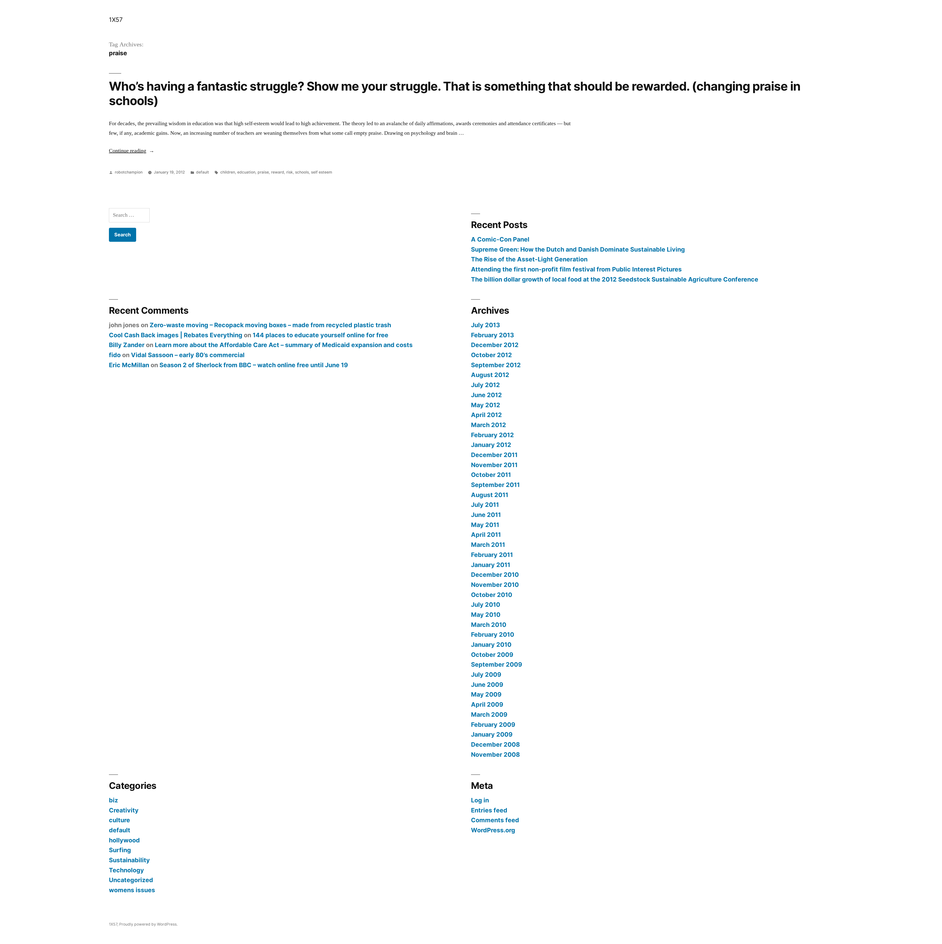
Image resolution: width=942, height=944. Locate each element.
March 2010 (488, 624)
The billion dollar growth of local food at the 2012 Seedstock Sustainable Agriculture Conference (614, 279)
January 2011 (490, 564)
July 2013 (485, 325)
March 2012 (488, 425)
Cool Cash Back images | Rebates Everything (175, 335)
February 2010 (492, 634)
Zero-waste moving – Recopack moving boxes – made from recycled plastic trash (270, 325)
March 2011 (488, 544)
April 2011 (486, 534)
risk (289, 172)
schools (302, 172)
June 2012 (486, 395)
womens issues (132, 890)
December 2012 (495, 345)
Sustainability (129, 860)
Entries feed (489, 810)
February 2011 (492, 554)
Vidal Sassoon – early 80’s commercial (188, 355)
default (202, 172)
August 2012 (490, 374)
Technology (126, 870)
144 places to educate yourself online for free (320, 335)
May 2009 (486, 694)
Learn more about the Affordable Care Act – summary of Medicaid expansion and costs (284, 345)
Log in (480, 800)
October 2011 (491, 474)
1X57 (115, 19)
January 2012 (491, 444)
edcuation (246, 172)
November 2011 (494, 465)
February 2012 (492, 435)
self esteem (321, 172)
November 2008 (495, 754)
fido (115, 355)
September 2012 (496, 365)
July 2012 (485, 385)
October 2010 (491, 594)
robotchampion (129, 172)
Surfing (120, 850)
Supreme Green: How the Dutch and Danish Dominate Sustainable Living (578, 249)
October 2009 (492, 654)
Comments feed (495, 820)
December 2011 (494, 455)
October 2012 (491, 355)
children (227, 172)
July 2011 (485, 504)
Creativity (124, 810)
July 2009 (486, 674)
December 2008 (495, 744)
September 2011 (495, 484)
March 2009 (489, 714)
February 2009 (493, 724)
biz (113, 800)
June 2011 (486, 514)
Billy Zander (126, 345)
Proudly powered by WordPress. (148, 924)
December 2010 (495, 574)
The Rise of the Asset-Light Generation (529, 259)
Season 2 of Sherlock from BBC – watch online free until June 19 (253, 365)
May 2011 (485, 524)
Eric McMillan (129, 365)
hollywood (124, 840)
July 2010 (485, 604)
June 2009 (487, 684)
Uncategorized (131, 880)
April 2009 (487, 704)
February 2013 (492, 335)
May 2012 (485, 405)
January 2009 (491, 734)
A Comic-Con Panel (500, 239)
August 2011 (489, 495)
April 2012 (486, 414)
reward (277, 172)
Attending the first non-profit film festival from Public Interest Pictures (576, 269)
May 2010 (485, 614)
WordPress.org (493, 830)
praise (263, 172)
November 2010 (495, 584)
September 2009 (496, 664)
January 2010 (491, 644)
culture (119, 820)
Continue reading (131, 150)
